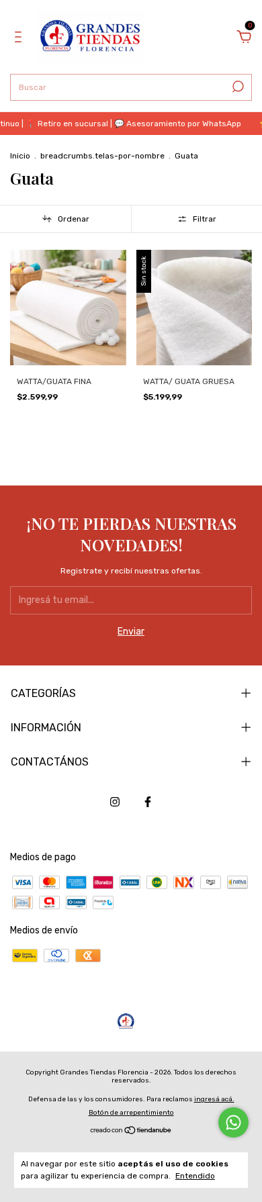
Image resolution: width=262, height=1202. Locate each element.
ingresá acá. (214, 1099)
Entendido (195, 1176)
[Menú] (20, 38)
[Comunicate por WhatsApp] (233, 1122)
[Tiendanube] (131, 1132)
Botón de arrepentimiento (131, 1113)
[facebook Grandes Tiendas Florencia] (147, 801)
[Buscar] (237, 86)
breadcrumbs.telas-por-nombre (102, 155)
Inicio (20, 155)
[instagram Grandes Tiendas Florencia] (115, 801)
